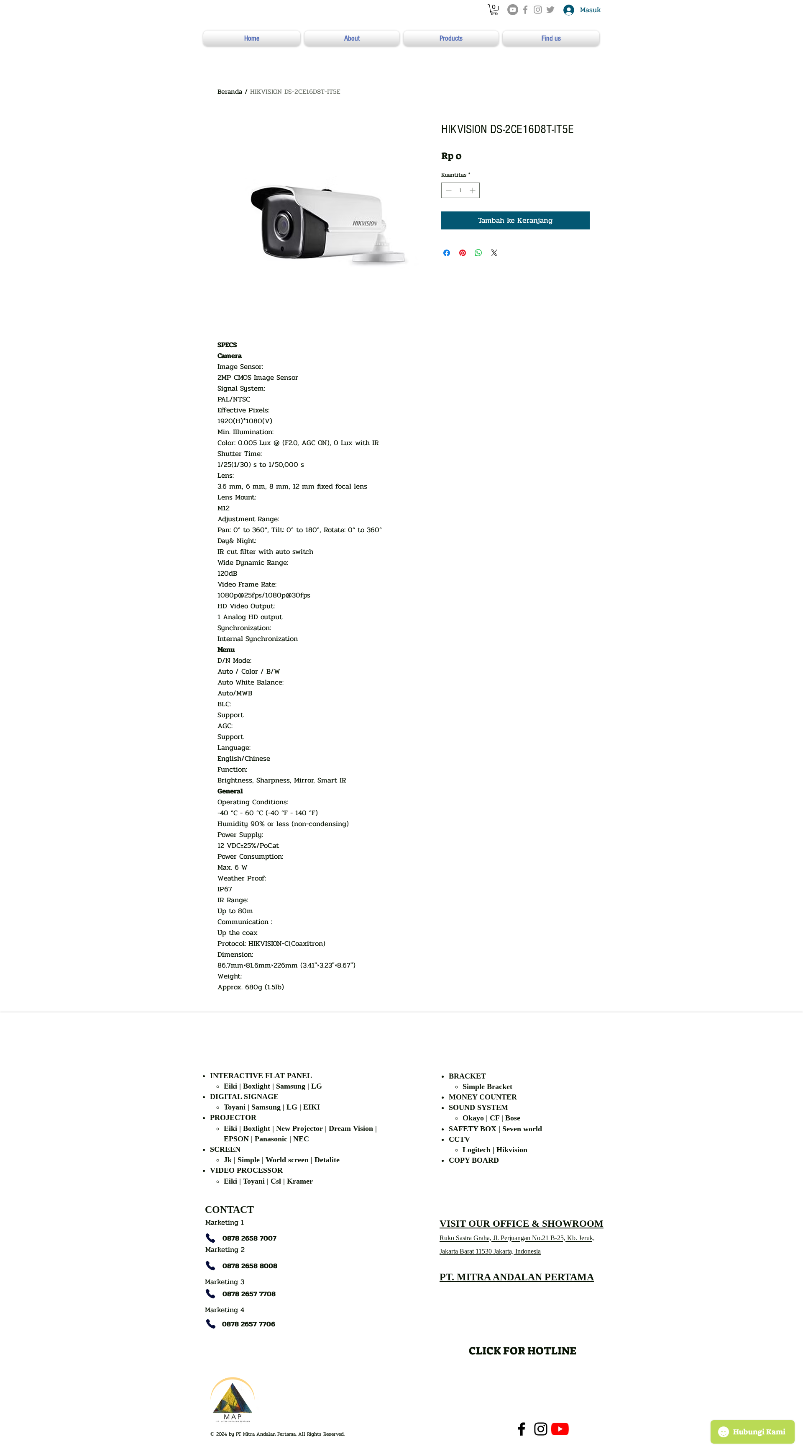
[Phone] (210, 1238)
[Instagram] (541, 1429)
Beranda (229, 91)
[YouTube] (512, 9)
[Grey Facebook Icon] (525, 9)
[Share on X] (494, 253)
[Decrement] (447, 190)
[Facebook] (521, 1429)
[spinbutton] (460, 190)
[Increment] (473, 190)
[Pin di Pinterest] (463, 253)
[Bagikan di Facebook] (447, 253)
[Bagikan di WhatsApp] (478, 253)
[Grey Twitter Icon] (550, 9)
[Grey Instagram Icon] (537, 9)
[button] (494, 9)
